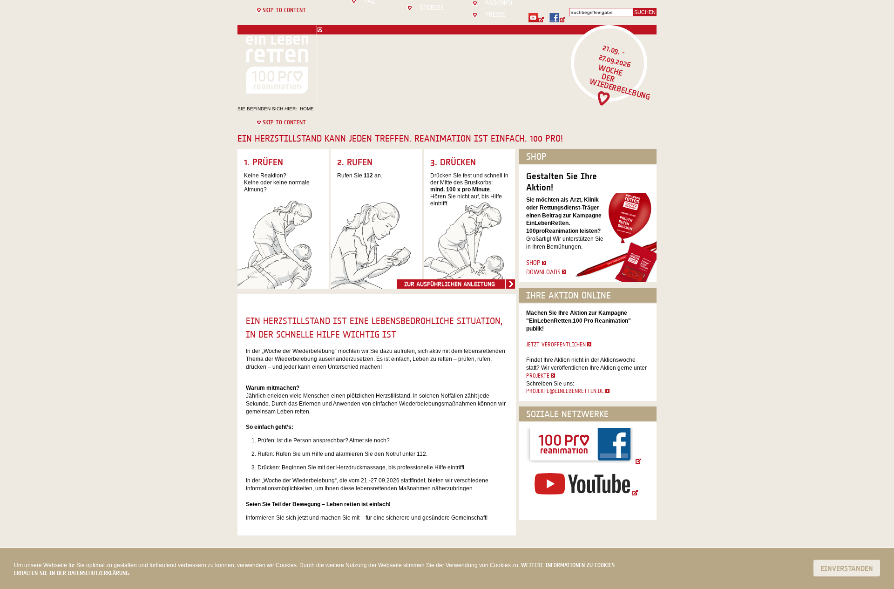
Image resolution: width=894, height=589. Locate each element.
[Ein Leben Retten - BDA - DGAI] (277, 64)
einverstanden (846, 568)
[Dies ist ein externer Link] (538, 17)
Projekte (537, 375)
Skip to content (284, 10)
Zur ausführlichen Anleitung (449, 284)
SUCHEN (645, 12)
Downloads (543, 272)
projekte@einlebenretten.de (565, 391)
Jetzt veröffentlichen (556, 344)
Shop (533, 262)
